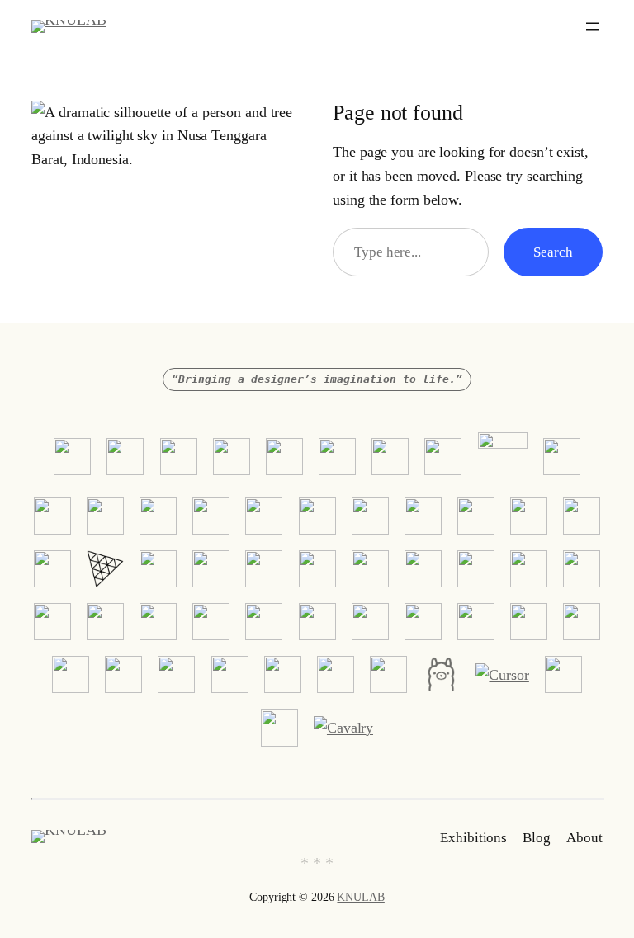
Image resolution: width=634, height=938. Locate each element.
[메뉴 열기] (593, 26)
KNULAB (360, 897)
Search (552, 252)
